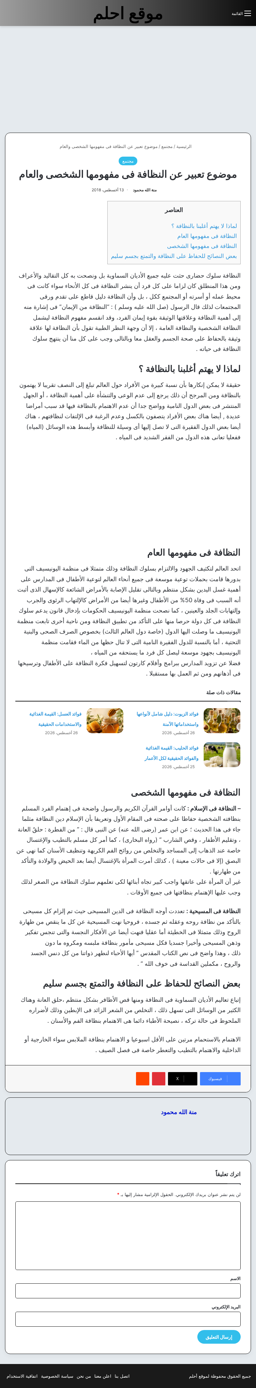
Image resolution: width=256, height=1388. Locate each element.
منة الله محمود (145, 189)
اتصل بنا (122, 1376)
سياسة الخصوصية (57, 1376)
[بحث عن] (223, 15)
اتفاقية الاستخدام (22, 1376)
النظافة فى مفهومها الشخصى (202, 245)
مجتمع (167, 146)
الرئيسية (184, 146)
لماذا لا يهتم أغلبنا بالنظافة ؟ (204, 225)
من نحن (84, 1376)
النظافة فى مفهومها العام (207, 235)
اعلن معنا (102, 1376)
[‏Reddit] (142, 1078)
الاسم (235, 1278)
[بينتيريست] (158, 1078)
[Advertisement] (200, 79)
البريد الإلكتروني (226, 1306)
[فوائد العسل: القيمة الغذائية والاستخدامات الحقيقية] (105, 720)
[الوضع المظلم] (211, 15)
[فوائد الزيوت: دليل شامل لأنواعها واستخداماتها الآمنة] (222, 720)
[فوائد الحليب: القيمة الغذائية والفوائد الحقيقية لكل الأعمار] (222, 754)
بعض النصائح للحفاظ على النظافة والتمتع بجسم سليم (174, 255)
